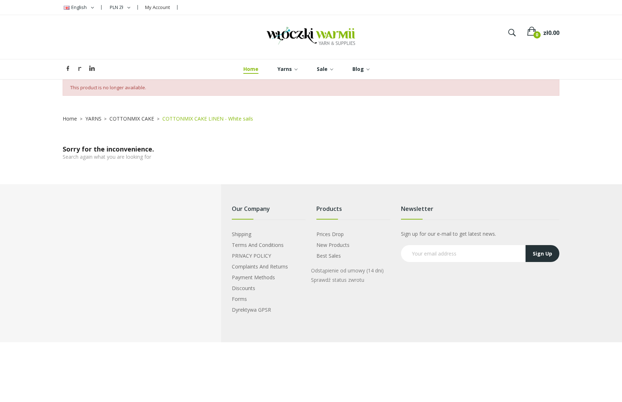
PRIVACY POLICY (251, 255)
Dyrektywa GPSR (251, 309)
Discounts (243, 288)
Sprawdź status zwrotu (337, 279)
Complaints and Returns (260, 266)
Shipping (241, 234)
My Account (157, 7)
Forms (239, 298)
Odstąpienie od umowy (347, 270)
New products (333, 244)
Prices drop (330, 234)
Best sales (328, 255)
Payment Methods (253, 277)
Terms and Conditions (258, 244)
